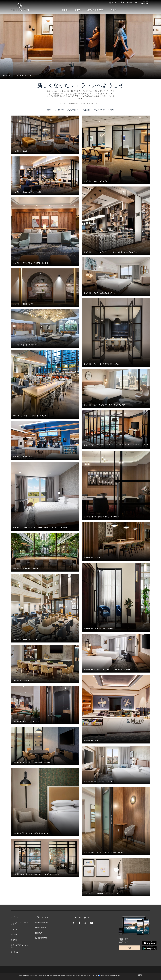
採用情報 (14, 934)
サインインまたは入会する (131, 2)
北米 (49, 110)
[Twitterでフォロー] (85, 922)
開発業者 (14, 940)
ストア (114, 10)
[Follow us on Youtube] (91, 922)
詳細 (129, 948)
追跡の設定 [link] (117, 975)
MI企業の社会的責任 (41, 922)
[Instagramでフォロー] (74, 922)
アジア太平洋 (72, 110)
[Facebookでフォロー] (79, 922)
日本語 (114, 2)
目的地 (65, 10)
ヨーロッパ (59, 110)
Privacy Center (86, 975)
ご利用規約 (38, 933)
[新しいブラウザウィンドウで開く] (149, 943)
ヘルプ (94, 975)
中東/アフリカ (99, 110)
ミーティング (15, 952)
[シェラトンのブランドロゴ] (20, 8)
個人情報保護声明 (41, 938)
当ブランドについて (95, 10)
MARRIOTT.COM (40, 928)
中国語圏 (86, 110)
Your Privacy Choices (107, 975)
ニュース (14, 929)
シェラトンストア (17, 917)
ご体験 (77, 10)
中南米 (111, 110)
